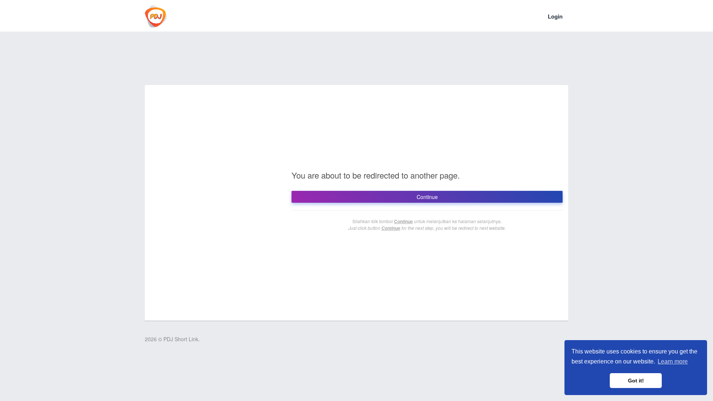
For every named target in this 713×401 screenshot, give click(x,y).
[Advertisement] (356, 63)
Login (555, 16)
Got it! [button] (636, 381)
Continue (427, 196)
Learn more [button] (673, 361)
